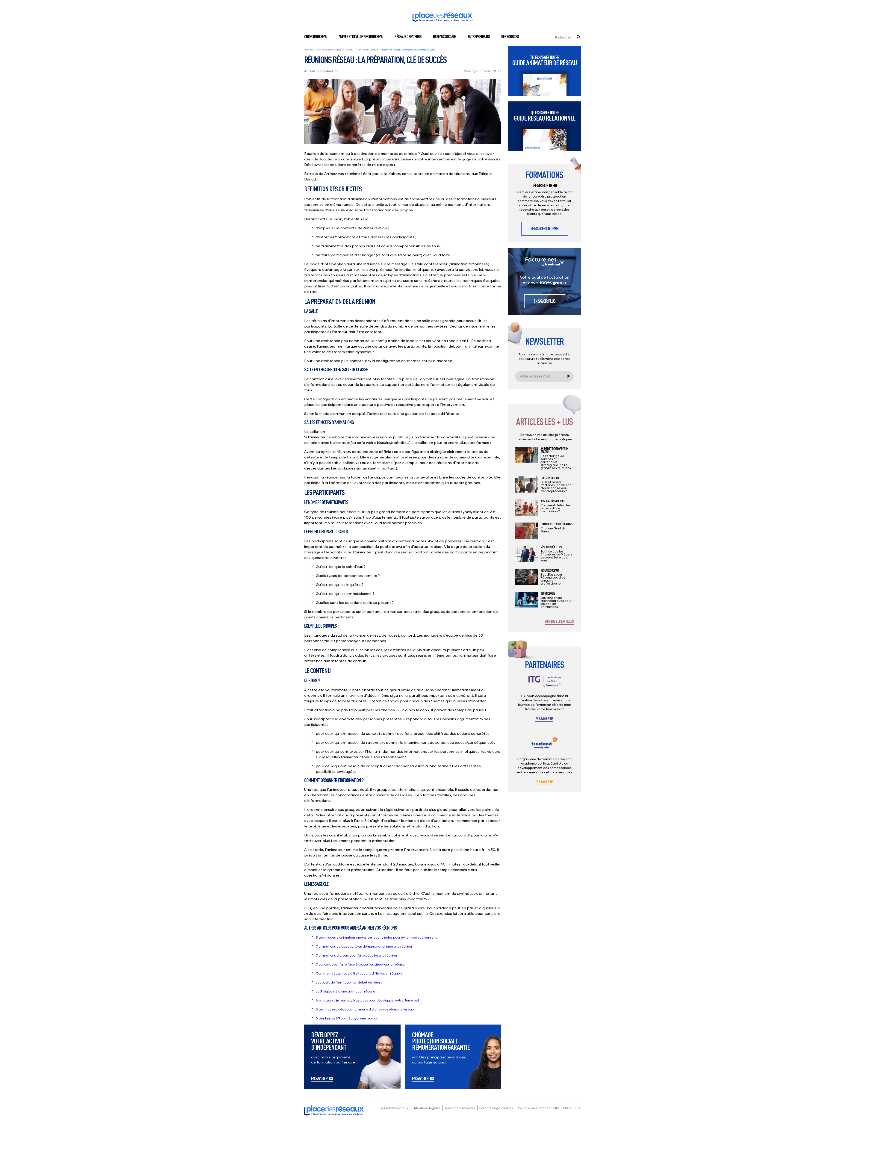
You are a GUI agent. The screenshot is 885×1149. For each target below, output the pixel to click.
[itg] (544, 685)
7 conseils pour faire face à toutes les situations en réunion (361, 964)
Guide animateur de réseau (544, 60)
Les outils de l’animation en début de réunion (350, 982)
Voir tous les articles (559, 621)
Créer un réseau (315, 36)
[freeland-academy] (544, 746)
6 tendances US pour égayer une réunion (347, 1018)
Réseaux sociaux (444, 36)
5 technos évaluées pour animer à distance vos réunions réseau (365, 1009)
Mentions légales (427, 1108)
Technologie (547, 593)
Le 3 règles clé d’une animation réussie (345, 991)
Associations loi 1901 (552, 501)
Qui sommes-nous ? (395, 1108)
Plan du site (572, 1108)
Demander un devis (544, 228)
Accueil (308, 49)
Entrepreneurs (479, 36)
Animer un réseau (367, 49)
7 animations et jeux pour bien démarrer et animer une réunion (364, 946)
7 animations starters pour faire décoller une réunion (356, 955)
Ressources (510, 36)
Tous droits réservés (459, 1108)
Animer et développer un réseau (361, 36)
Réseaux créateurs (408, 36)
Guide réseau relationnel (544, 116)
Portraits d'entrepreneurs (556, 524)
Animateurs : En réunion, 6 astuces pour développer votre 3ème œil (367, 1000)
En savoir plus (322, 1078)
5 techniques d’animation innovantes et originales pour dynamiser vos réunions (376, 937)
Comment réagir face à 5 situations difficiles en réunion (359, 973)
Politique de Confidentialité (538, 1108)
